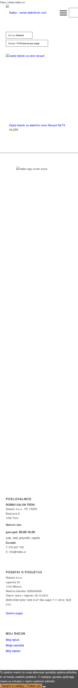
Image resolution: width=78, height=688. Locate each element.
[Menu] (61, 12)
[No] (44, 686)
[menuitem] (52, 12)
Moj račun (15, 633)
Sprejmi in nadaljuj (13, 685)
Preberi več (34, 685)
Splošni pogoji (14, 613)
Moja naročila (15, 645)
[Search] (52, 12)
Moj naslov (13, 651)
